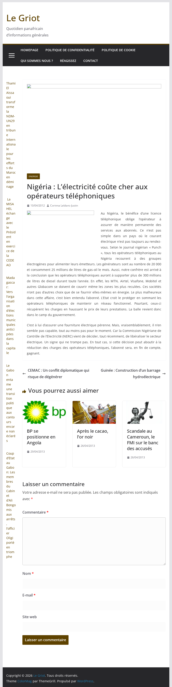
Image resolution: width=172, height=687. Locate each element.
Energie (33, 176)
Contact (90, 61)
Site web (29, 616)
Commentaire (35, 512)
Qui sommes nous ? (37, 61)
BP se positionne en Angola (41, 437)
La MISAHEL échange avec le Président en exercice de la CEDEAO (11, 232)
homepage (29, 50)
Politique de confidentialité (70, 50)
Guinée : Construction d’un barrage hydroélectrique (130, 373)
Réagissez (68, 61)
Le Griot (23, 18)
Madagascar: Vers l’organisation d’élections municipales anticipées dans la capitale (11, 315)
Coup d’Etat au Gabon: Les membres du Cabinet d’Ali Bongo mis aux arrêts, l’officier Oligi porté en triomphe (11, 505)
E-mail (29, 595)
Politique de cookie (118, 50)
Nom (28, 573)
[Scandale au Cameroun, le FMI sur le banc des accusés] (144, 404)
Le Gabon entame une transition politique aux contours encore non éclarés (10, 403)
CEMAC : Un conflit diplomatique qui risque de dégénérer (58, 373)
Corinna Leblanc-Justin (64, 205)
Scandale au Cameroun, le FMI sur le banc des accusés (142, 439)
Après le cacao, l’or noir (92, 434)
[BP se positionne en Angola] (44, 404)
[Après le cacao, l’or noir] (94, 404)
